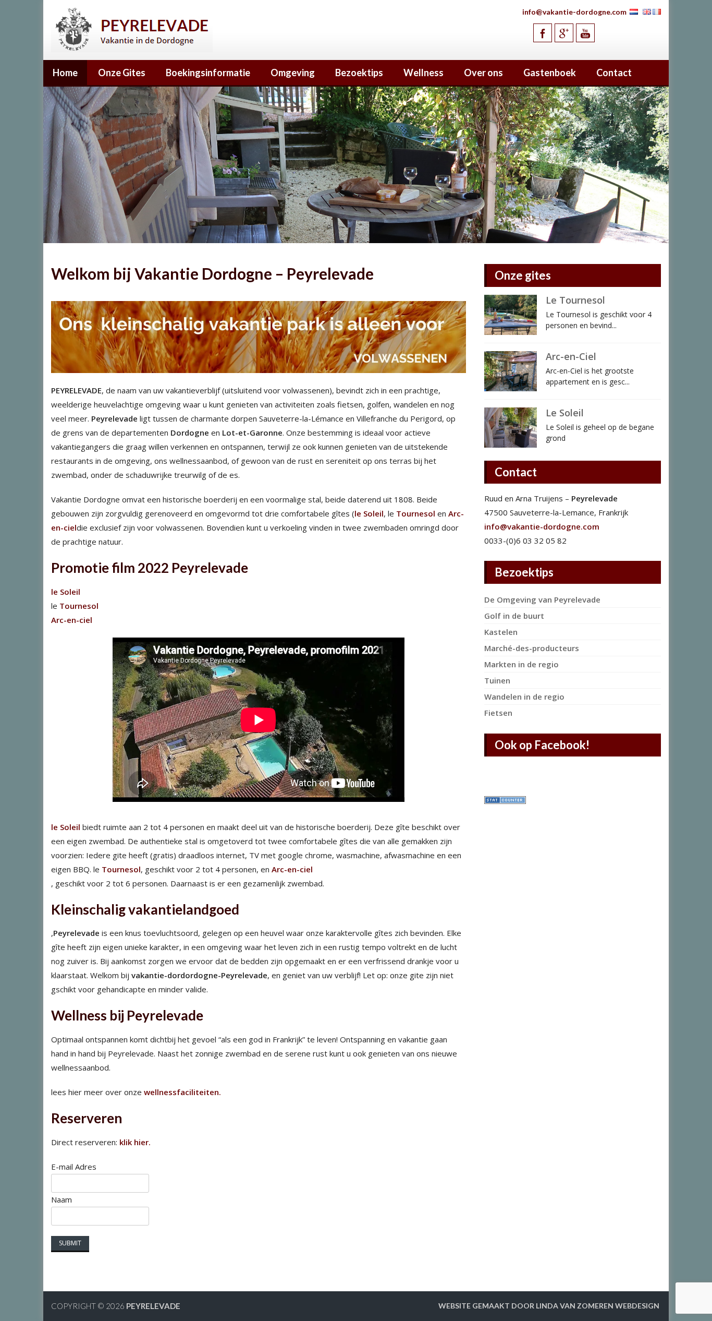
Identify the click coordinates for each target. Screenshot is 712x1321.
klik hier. (135, 1142)
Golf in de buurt (514, 615)
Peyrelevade (153, 1306)
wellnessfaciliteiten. (181, 1092)
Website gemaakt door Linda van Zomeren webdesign (548, 1305)
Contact (614, 72)
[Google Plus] (564, 32)
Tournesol (415, 513)
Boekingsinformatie (208, 72)
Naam (61, 1199)
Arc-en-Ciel (571, 356)
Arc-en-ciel (71, 620)
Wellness (423, 72)
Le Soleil (565, 412)
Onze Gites (121, 72)
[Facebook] (542, 32)
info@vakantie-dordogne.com (574, 11)
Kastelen (501, 632)
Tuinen (497, 680)
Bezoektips (359, 72)
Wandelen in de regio (524, 696)
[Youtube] (585, 32)
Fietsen (498, 712)
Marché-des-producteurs (531, 648)
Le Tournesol (575, 300)
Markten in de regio (521, 664)
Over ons (483, 72)
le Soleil (369, 513)
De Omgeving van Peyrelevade (542, 599)
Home (65, 72)
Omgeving (293, 72)
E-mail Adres (73, 1166)
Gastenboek (549, 72)
